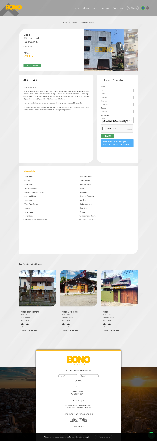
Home (76, 8)
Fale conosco (119, 8)
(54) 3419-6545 (77, 391)
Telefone (104, 101)
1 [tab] (78, 335)
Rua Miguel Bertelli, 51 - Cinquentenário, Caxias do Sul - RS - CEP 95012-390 (78, 406)
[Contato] (143, 8)
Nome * (103, 87)
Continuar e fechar (103, 437)
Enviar (107, 136)
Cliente (134, 8)
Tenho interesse (32, 65)
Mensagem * (105, 115)
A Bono (86, 8)
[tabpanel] (37, 301)
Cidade (103, 108)
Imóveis (95, 8)
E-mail (103, 94)
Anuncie (105, 8)
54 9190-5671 (79, 394)
